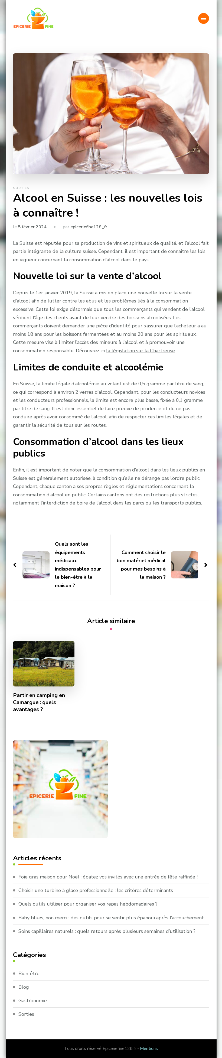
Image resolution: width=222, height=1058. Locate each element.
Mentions (149, 1049)
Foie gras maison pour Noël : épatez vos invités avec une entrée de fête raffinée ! (108, 877)
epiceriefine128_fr (88, 227)
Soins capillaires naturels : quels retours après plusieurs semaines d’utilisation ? (106, 931)
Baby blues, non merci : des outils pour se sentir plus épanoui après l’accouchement (111, 917)
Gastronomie (32, 1000)
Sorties (21, 188)
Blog (23, 987)
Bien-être (29, 973)
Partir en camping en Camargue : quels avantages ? (39, 702)
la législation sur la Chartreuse (140, 350)
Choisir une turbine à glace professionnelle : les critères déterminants (95, 890)
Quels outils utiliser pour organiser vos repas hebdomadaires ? (88, 904)
